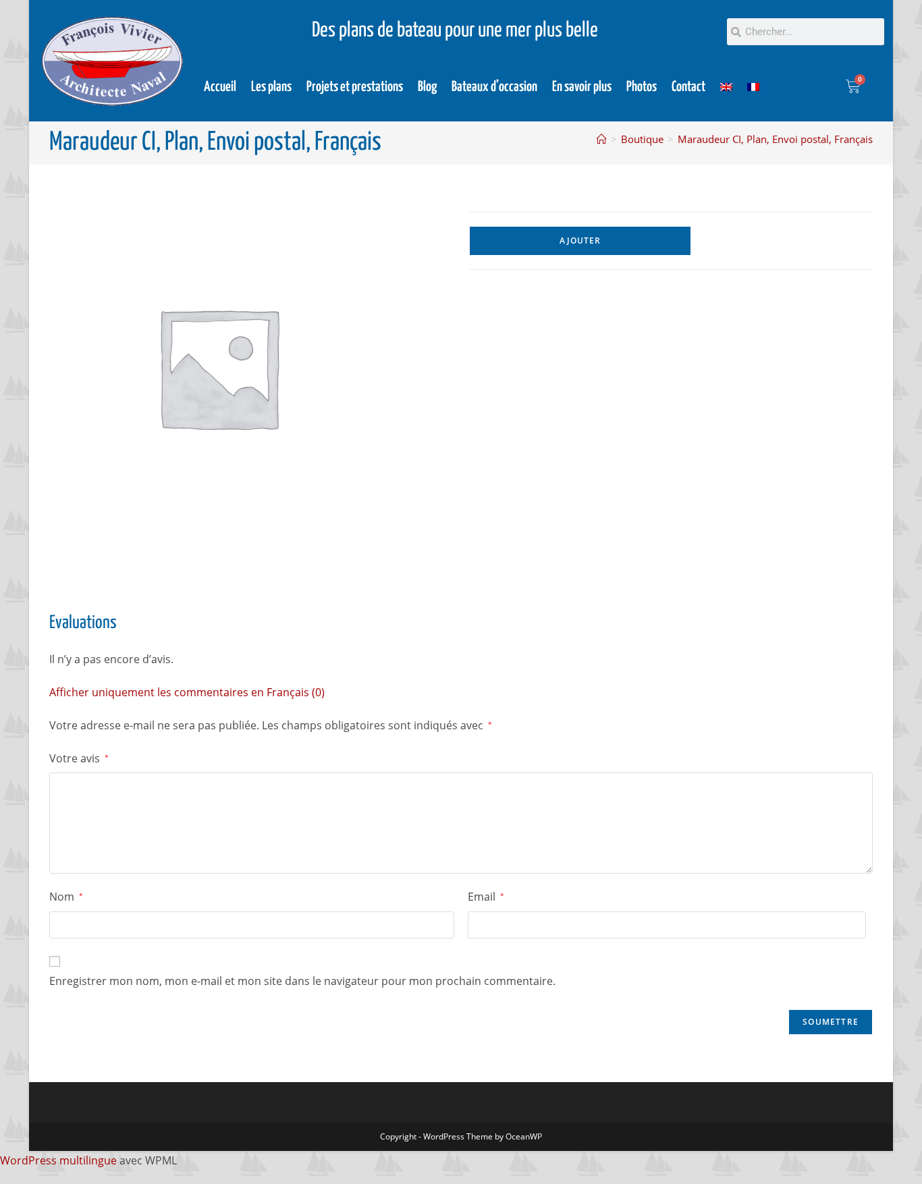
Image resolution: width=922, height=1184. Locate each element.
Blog (427, 87)
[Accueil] (602, 139)
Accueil (220, 87)
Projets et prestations (354, 87)
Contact (688, 87)
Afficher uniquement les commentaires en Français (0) (187, 692)
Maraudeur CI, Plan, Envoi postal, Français (775, 139)
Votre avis (79, 758)
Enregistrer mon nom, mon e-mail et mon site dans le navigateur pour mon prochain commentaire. (302, 981)
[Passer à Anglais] (726, 87)
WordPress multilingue (58, 1160)
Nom (66, 896)
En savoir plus (582, 87)
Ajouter (580, 240)
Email (486, 896)
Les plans (271, 87)
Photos (641, 87)
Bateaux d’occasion (494, 87)
